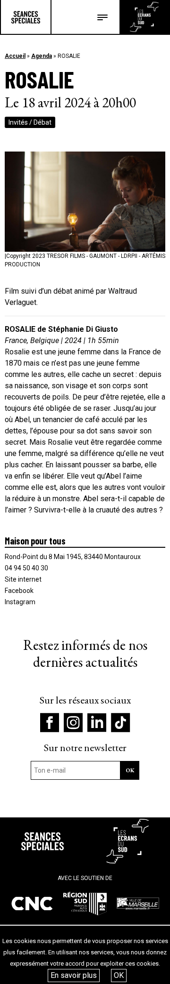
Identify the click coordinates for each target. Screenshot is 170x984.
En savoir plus (74, 975)
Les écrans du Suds (144, 17)
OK (119, 975)
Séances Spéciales (26, 17)
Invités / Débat (29, 122)
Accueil (15, 56)
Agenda (41, 56)
